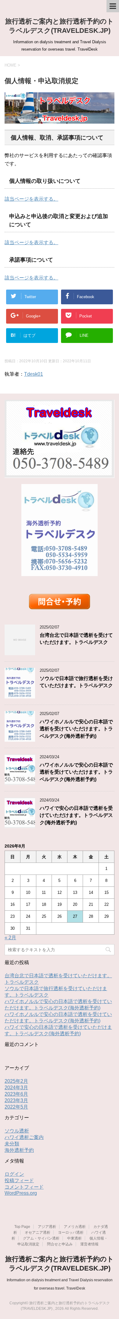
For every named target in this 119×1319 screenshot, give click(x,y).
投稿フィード (19, 1180)
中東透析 (74, 1238)
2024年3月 (16, 1087)
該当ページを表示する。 (31, 199)
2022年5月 (16, 1106)
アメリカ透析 (75, 1227)
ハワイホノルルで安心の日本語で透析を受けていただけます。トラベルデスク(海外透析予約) (76, 729)
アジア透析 (47, 1227)
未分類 (12, 1143)
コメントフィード (24, 1187)
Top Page (22, 1227)
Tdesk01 (33, 374)
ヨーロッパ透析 (71, 1232)
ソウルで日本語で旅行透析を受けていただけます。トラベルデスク (76, 682)
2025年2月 (16, 1081)
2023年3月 (16, 1100)
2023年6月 (16, 1094)
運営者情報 (89, 1244)
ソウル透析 (17, 1130)
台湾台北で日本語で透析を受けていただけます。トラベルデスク (76, 639)
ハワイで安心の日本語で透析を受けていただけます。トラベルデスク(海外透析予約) (76, 815)
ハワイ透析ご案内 (24, 1137)
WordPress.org (21, 1193)
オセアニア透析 (37, 1232)
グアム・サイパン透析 (41, 1238)
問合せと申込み (60, 1244)
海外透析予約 (19, 1150)
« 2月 (10, 937)
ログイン (14, 1174)
